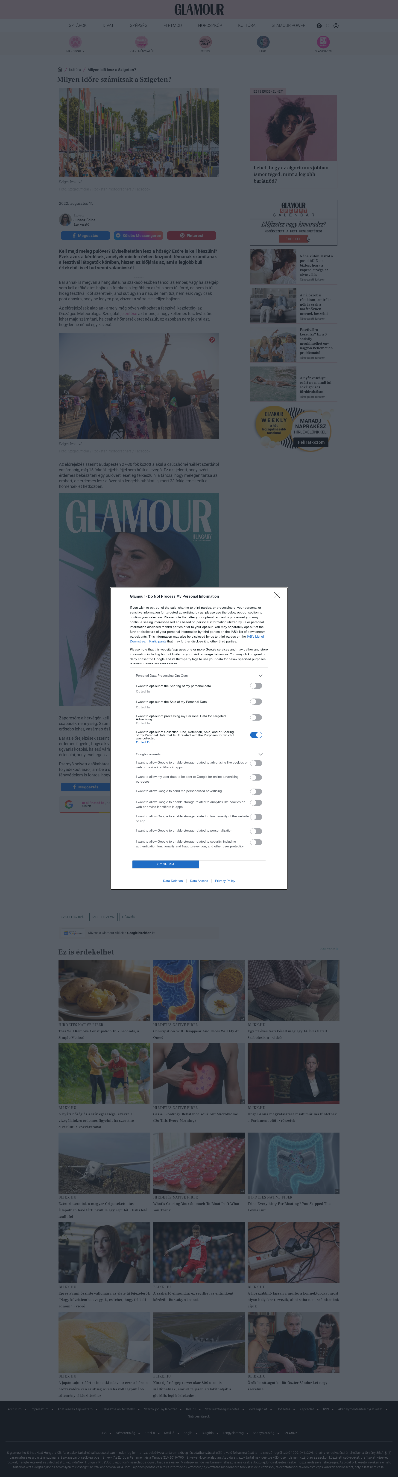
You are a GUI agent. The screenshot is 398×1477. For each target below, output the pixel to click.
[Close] (278, 596)
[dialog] (199, 738)
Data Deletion (173, 881)
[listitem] (199, 675)
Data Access (199, 881)
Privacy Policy (225, 881)
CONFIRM (165, 864)
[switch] (256, 686)
